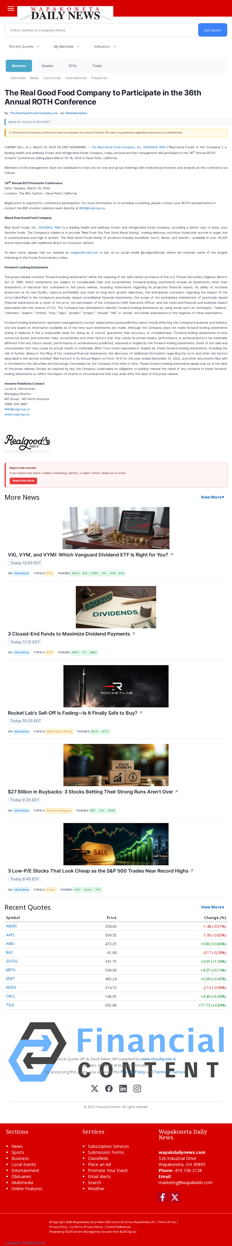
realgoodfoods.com (84, 252)
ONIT (77, 889)
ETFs (73, 65)
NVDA (11, 987)
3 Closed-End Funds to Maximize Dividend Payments (72, 634)
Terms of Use (167, 1222)
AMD (10, 943)
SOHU (88, 889)
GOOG (12, 961)
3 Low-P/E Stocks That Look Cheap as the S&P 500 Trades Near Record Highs (101, 871)
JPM (112, 573)
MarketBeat (21, 573)
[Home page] (65, 12)
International (76, 77)
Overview (18, 77)
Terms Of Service (170, 1072)
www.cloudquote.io (158, 1059)
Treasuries (99, 77)
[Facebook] (109, 1089)
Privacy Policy (133, 1072)
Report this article (23, 480)
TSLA (10, 1004)
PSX (102, 810)
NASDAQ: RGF (154, 147)
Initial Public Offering (59, 731)
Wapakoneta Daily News (88, 1222)
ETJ (84, 652)
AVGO (75, 573)
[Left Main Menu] (11, 8)
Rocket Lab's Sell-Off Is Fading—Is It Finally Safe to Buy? (75, 713)
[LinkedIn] (123, 1089)
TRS (98, 889)
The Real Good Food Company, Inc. (116, 147)
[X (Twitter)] (95, 1089)
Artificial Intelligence (59, 810)
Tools (97, 65)
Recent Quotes (21, 46)
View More (211, 497)
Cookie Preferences (118, 1227)
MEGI (93, 652)
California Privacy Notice (87, 1227)
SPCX (105, 731)
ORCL (10, 996)
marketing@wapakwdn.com (186, 1182)
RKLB (94, 731)
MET (93, 810)
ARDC (75, 652)
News (34, 77)
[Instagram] (137, 1089)
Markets (19, 65)
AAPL (10, 934)
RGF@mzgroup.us (92, 208)
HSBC (94, 573)
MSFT (10, 978)
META (10, 969)
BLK (85, 573)
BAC (9, 952)
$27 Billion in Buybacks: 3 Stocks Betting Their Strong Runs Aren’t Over (93, 792)
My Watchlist (63, 46)
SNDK (111, 810)
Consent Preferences (25, 1243)
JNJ (104, 573)
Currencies (52, 77)
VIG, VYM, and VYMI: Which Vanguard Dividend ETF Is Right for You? (91, 555)
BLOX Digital (128, 1232)
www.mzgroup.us (17, 414)
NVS (121, 573)
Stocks (47, 65)
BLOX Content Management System (88, 1232)
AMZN (11, 926)
